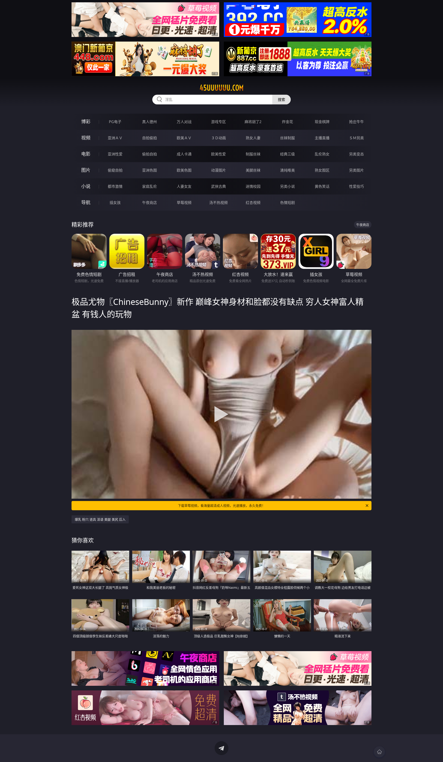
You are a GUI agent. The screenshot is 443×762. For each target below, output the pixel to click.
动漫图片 (218, 170)
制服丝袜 (253, 154)
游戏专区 (218, 121)
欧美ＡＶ (184, 137)
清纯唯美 (287, 170)
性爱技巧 (356, 186)
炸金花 (287, 121)
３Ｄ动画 (218, 137)
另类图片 (356, 170)
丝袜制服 (287, 137)
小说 (85, 186)
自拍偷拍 (149, 137)
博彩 (85, 121)
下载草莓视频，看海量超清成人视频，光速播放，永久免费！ (221, 505)
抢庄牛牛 (356, 121)
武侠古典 (218, 186)
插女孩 (115, 202)
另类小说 (287, 186)
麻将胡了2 (253, 121)
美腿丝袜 (253, 170)
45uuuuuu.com (222, 87)
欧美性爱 (218, 154)
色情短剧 (287, 202)
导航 (85, 202)
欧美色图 (184, 170)
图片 (85, 170)
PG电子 (115, 121)
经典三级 (287, 154)
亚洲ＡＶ (115, 137)
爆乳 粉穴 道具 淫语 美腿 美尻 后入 (100, 519)
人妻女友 (184, 186)
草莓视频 (184, 202)
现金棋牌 (322, 121)
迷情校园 (253, 186)
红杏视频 (253, 202)
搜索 (281, 99)
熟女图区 (322, 170)
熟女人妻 (253, 137)
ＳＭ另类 (356, 137)
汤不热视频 (218, 202)
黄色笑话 (322, 186)
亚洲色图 (149, 170)
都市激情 (115, 186)
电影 (85, 154)
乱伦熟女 (322, 154)
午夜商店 (149, 202)
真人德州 (149, 121)
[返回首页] (379, 751)
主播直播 (322, 137)
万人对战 (184, 121)
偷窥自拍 (115, 170)
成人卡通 (184, 154)
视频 (85, 138)
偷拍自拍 (149, 154)
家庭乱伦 (149, 186)
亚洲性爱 (115, 154)
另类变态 (356, 154)
